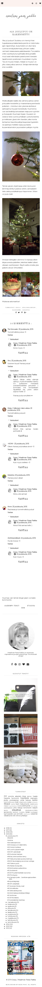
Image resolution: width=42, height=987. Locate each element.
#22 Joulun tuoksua (14, 847)
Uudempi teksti (12, 606)
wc (20, 816)
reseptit (35, 808)
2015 (7, 834)
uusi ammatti (18, 814)
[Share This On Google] (25, 312)
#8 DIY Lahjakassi (13, 884)
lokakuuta (11, 904)
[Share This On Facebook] (16, 312)
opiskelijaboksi (8, 808)
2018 (8, 828)
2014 (7, 924)
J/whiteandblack (14, 538)
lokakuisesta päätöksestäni (19, 51)
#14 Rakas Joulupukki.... (15, 866)
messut (6, 806)
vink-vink (15, 816)
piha (15, 808)
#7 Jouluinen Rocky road (15, 886)
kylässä (29, 802)
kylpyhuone (23, 802)
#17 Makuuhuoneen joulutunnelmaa (19, 859)
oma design (34, 806)
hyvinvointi (15, 798)
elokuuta (11, 908)
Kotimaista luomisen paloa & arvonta (20, 695)
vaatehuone (26, 814)
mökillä (19, 806)
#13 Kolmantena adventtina (16, 868)
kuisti (17, 802)
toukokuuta (12, 914)
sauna (6, 810)
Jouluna (10, 840)
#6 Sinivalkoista (12, 888)
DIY (5, 796)
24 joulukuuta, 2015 (24, 523)
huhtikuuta (12, 916)
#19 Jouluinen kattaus (14, 854)
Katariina (11, 475)
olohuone (17, 310)
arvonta (11, 796)
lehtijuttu (35, 802)
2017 (7, 830)
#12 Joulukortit (12, 870)
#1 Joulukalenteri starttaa (16, 900)
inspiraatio (34, 798)
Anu (9, 361)
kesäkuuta (11, 912)
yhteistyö (24, 816)
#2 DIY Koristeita (13, 898)
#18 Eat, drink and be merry (16, 856)
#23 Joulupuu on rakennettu (17, 845)
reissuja (19, 808)
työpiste (10, 814)
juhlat (22, 800)
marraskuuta (12, 902)
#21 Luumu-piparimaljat (15, 849)
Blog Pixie (23, 984)
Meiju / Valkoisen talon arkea (19, 408)
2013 (7, 926)
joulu (18, 307)
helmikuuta (12, 920)
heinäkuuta (12, 910)
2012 (7, 928)
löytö (17, 804)
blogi (24, 796)
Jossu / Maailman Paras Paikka (25, 343)
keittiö (35, 800)
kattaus (28, 800)
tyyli (5, 814)
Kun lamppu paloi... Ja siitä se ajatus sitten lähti (21, 878)
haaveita (7, 798)
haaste (35, 796)
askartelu (18, 796)
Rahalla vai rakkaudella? (21, 766)
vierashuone (8, 816)
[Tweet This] (19, 312)
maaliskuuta (12, 918)
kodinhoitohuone (9, 802)
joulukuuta (11, 836)
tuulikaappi (34, 812)
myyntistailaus (13, 806)
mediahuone (34, 804)
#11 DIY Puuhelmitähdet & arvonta (18, 873)
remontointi (27, 808)
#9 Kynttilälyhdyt (13, 881)
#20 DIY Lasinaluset (14, 852)
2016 (7, 832)
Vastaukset (14, 339)
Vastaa (10, 335)
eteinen (29, 796)
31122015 (10, 838)
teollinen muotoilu (19, 812)
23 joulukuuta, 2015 (26, 329)
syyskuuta (11, 906)
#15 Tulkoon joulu (13, 863)
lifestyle (7, 804)
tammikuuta (12, 922)
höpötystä (24, 798)
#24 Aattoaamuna (13, 842)
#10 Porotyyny (12, 875)
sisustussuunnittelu (31, 810)
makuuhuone (24, 804)
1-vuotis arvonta (21, 730)
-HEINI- (11, 444)
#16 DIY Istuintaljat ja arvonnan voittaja (20, 861)
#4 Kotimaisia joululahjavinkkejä (18, 893)
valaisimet (34, 814)
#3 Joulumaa (11, 895)
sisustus (26, 310)
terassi (28, 812)
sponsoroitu (8, 812)
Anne (10, 507)
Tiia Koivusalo (13, 329)
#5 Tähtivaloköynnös (14, 890)
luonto (13, 804)
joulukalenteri (29, 307)
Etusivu (31, 606)
